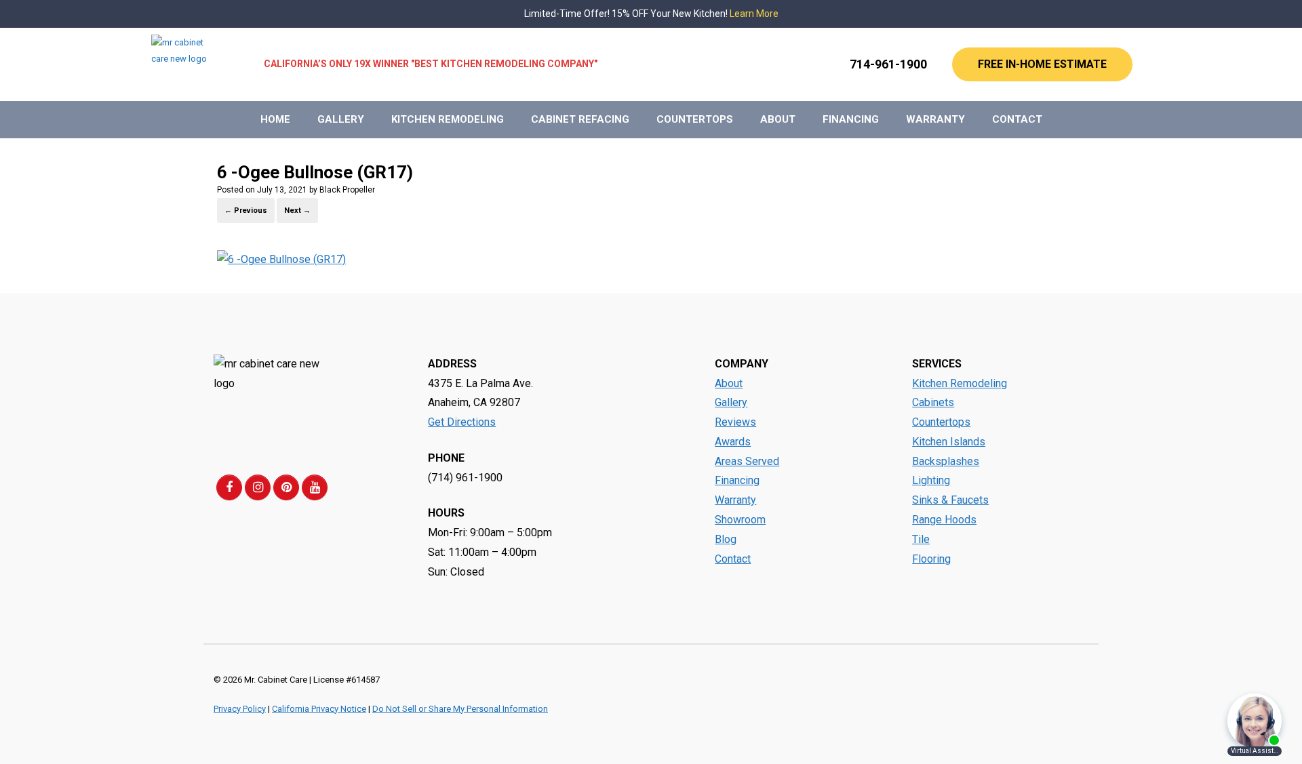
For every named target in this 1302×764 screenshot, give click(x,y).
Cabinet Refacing (580, 119)
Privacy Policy (240, 709)
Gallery (340, 119)
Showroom (740, 519)
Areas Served (747, 461)
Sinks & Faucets (950, 500)
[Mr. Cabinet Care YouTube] (315, 487)
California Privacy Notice (319, 709)
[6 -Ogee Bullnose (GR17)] (281, 259)
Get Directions (462, 422)
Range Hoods (944, 519)
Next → (297, 210)
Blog (725, 539)
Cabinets (933, 402)
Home (275, 119)
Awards (733, 441)
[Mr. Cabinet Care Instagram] (258, 487)
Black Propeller (347, 190)
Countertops (694, 119)
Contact (1017, 119)
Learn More (754, 13)
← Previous (245, 210)
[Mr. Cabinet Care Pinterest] (286, 487)
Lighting (931, 480)
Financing (851, 119)
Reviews (735, 422)
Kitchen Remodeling (447, 119)
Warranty (935, 119)
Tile (921, 539)
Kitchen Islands (948, 441)
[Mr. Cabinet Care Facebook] (229, 487)
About (777, 119)
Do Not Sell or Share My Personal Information (460, 709)
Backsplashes (945, 461)
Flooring (931, 558)
